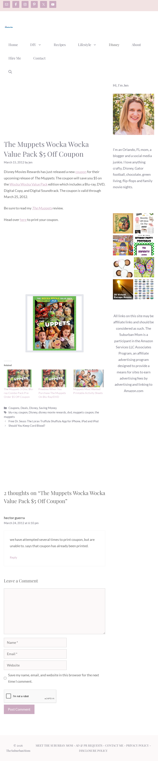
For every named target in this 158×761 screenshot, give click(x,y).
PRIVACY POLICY (137, 745)
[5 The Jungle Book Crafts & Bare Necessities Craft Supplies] (123, 224)
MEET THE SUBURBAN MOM (54, 745)
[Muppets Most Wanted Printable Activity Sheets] (88, 378)
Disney (114, 44)
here (23, 219)
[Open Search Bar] (10, 71)
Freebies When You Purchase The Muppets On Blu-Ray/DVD (52, 392)
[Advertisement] (84, 25)
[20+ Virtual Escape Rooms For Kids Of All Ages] (123, 290)
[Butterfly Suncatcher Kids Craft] (144, 268)
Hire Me (14, 58)
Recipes (60, 44)
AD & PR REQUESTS (89, 745)
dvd (69, 412)
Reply (13, 557)
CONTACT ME (114, 745)
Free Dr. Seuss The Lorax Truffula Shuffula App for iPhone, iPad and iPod (53, 421)
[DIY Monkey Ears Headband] (123, 268)
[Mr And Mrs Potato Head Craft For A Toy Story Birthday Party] (123, 246)
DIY (33, 44)
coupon (81, 172)
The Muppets (42, 208)
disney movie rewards (52, 412)
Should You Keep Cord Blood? (26, 425)
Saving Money (48, 408)
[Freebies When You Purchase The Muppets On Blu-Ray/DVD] (54, 378)
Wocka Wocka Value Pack (28, 184)
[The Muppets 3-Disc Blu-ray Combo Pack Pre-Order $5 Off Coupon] (19, 378)
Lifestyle (84, 44)
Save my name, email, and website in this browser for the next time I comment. (53, 678)
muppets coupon (83, 412)
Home (13, 44)
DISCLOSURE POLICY (93, 751)
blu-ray (12, 412)
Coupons (13, 408)
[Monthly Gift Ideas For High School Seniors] (144, 224)
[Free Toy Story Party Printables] (144, 246)
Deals (24, 408)
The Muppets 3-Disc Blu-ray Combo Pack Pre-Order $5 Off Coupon (19, 392)
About (136, 44)
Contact (39, 58)
